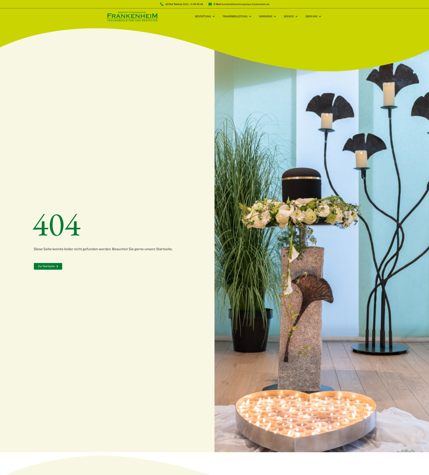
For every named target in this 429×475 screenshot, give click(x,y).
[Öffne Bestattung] (213, 16)
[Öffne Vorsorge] (275, 16)
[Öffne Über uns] (320, 16)
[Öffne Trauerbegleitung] (250, 16)
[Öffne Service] (296, 16)
